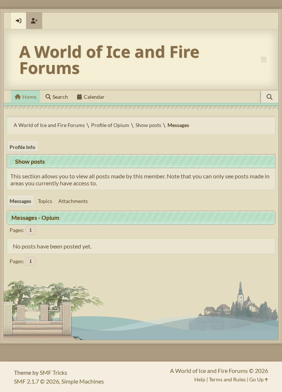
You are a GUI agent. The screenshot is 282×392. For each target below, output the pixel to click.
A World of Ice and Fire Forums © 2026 (219, 370)
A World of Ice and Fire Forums (109, 59)
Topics (45, 201)
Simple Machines (82, 381)
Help (199, 379)
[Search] (269, 97)
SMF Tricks (53, 372)
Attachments (73, 201)
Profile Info (22, 147)
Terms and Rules (227, 379)
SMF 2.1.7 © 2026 (36, 381)
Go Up (257, 379)
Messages (20, 201)
